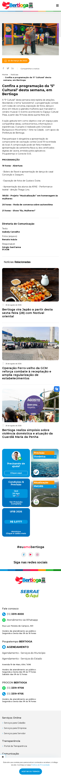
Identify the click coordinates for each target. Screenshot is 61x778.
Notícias (14, 74)
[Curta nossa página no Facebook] (23, 554)
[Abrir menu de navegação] (57, 5)
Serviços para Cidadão (14, 723)
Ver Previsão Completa (16, 503)
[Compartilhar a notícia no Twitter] (8, 68)
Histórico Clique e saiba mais (16, 532)
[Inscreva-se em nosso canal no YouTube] (30, 554)
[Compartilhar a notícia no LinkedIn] (12, 68)
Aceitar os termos (31, 771)
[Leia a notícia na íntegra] (30, 293)
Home (5, 74)
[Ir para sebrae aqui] (30, 594)
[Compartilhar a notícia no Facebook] (3, 68)
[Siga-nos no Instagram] (37, 554)
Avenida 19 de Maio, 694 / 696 (19, 669)
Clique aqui (16, 473)
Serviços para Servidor (15, 733)
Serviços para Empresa (15, 728)
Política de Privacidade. (40, 765)
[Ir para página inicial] (17, 5)
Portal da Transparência (15, 746)
